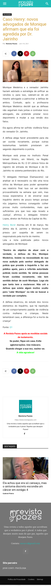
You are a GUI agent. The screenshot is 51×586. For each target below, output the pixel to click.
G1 (11, 327)
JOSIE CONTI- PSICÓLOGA (14, 568)
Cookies (31, 579)
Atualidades (7, 14)
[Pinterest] (26, 53)
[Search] (47, 3)
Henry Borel (9, 224)
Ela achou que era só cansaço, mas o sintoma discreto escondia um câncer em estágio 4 (25, 486)
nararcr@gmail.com (30, 543)
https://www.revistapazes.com (25, 420)
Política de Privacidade (16, 579)
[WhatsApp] (32, 53)
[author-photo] (25, 412)
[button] (4, 3)
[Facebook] (14, 53)
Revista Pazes (11, 44)
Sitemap (40, 579)
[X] (20, 53)
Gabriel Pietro (8, 493)
